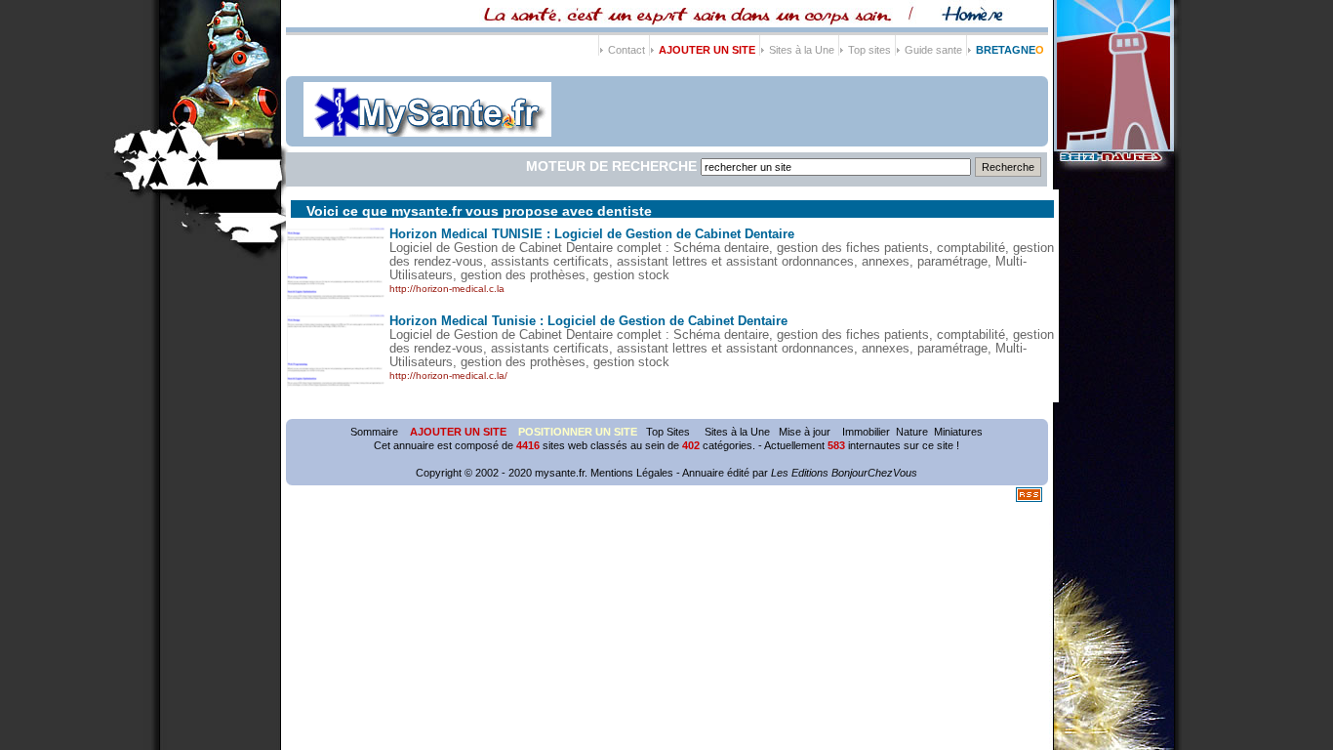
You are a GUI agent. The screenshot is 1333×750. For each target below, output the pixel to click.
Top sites (869, 50)
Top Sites (669, 432)
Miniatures (958, 432)
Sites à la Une (801, 50)
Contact (626, 50)
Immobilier (866, 432)
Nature (912, 432)
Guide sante (933, 50)
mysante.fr (560, 473)
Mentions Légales (631, 473)
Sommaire (374, 432)
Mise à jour (804, 432)
